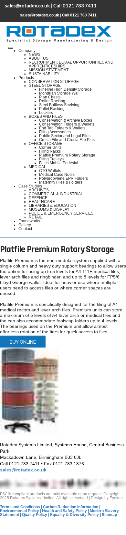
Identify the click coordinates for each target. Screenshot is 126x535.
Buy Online (23, 342)
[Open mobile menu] (10, 48)
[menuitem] (27, 50)
